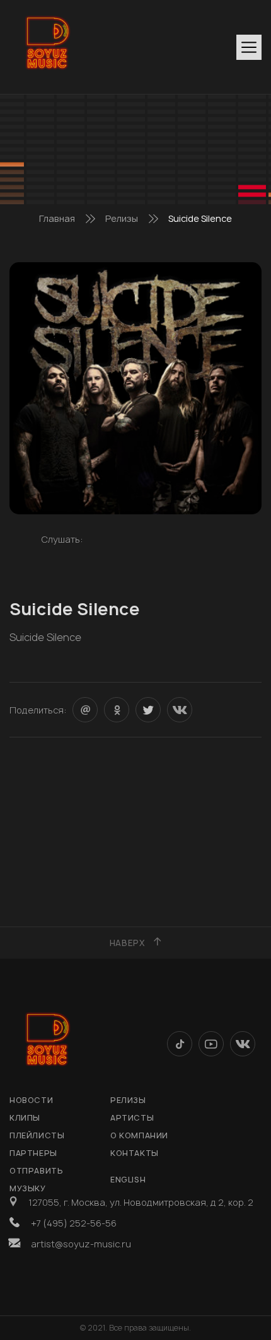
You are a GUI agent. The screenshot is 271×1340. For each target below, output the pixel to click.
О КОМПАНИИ (139, 1135)
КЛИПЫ (24, 1117)
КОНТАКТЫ (134, 1153)
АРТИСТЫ (132, 1117)
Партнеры (33, 1153)
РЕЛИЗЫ (128, 1100)
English (128, 1179)
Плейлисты (36, 1135)
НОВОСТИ (31, 1100)
